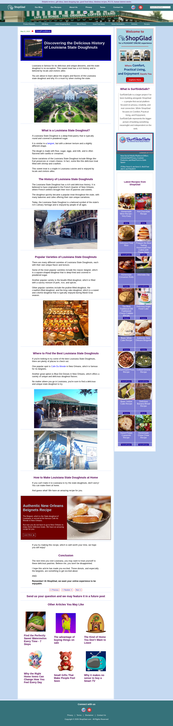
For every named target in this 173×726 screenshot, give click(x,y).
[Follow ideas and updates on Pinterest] (140, 7)
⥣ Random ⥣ (67, 590)
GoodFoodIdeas (43, 31)
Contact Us (101, 715)
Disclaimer (89, 715)
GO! (85, 12)
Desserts (126, 318)
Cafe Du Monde (58, 366)
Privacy (70, 715)
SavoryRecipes (126, 254)
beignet (50, 143)
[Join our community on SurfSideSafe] (133, 7)
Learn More (29, 535)
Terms (79, 715)
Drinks (126, 223)
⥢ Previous (54, 590)
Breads (143, 413)
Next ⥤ (78, 590)
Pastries (143, 254)
